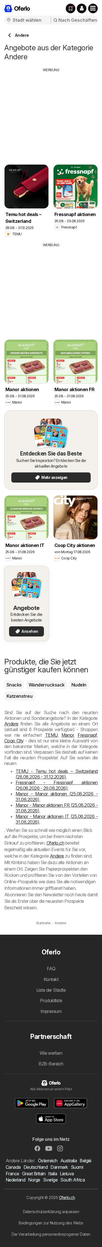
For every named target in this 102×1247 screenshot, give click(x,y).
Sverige (50, 1180)
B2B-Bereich (51, 1064)
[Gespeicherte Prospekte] (70, 8)
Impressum (51, 1011)
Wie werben (51, 1053)
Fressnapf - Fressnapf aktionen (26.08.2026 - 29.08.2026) (57, 785)
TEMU (51, 735)
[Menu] (93, 8)
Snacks (14, 685)
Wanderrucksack (47, 685)
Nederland (15, 1180)
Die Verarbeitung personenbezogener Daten (51, 1234)
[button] (81, 8)
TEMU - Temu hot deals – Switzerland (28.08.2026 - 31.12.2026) (57, 774)
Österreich (48, 1160)
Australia (68, 1160)
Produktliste (51, 1000)
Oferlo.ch (55, 843)
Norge (34, 1180)
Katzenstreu (19, 696)
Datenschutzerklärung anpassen (51, 1211)
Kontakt (51, 979)
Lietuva (67, 1173)
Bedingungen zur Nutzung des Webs (51, 1222)
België (85, 1160)
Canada (13, 1167)
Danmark (59, 1167)
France (12, 1173)
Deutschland (36, 1167)
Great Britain (33, 1173)
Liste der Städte (51, 990)
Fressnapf (87, 735)
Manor (67, 735)
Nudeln (78, 685)
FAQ (51, 968)
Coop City (14, 741)
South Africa (72, 1180)
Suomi (77, 1167)
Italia (52, 1173)
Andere (11, 724)
